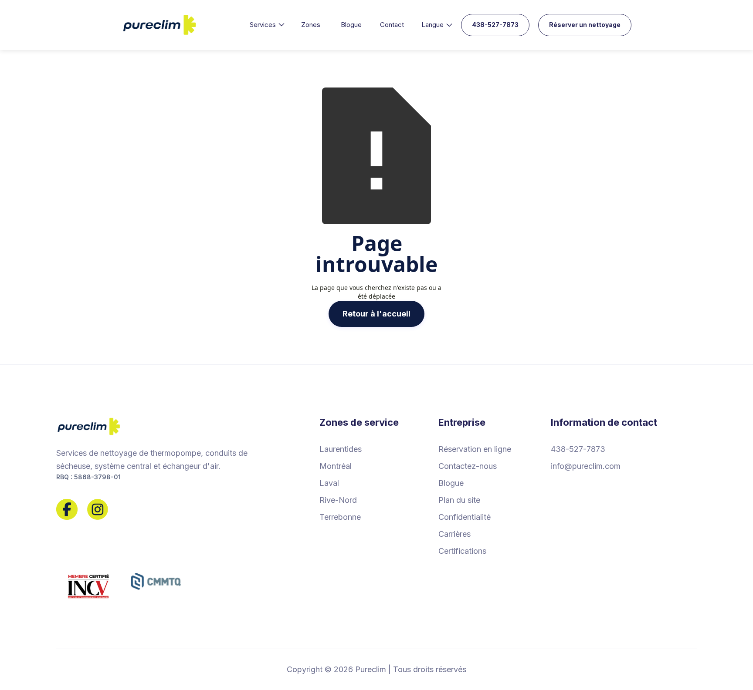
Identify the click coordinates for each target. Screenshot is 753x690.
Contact (392, 24)
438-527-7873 (495, 24)
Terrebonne (340, 517)
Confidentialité (464, 517)
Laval (329, 483)
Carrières (454, 534)
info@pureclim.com (586, 466)
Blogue (351, 24)
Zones (310, 24)
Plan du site (459, 500)
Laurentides (340, 449)
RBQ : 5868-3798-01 (88, 477)
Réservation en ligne (474, 449)
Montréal (335, 466)
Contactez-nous (467, 466)
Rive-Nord (338, 500)
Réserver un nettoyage (585, 24)
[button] (267, 24)
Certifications (462, 550)
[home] (160, 25)
